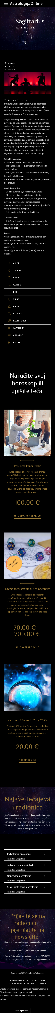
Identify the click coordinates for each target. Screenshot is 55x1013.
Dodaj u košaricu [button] (29, 515)
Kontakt (43, 983)
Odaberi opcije (29, 647)
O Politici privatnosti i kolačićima (22, 983)
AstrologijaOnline (26, 3)
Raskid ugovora (38, 980)
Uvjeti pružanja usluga (19, 980)
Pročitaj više (27, 760)
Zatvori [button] (3, 999)
